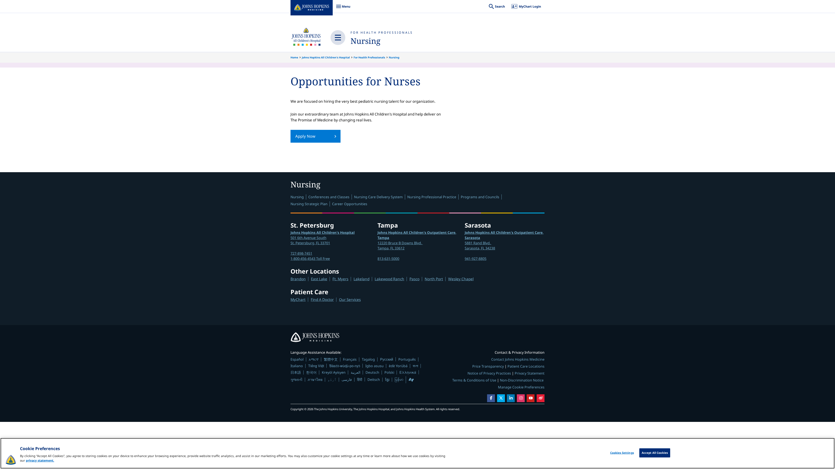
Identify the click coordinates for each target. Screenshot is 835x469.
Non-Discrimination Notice (522, 380)
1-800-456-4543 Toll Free (310, 258)
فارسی (347, 379)
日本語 (296, 372)
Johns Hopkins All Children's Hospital (326, 57)
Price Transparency (488, 366)
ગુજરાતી (296, 379)
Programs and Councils (480, 197)
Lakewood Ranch (389, 278)
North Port (434, 278)
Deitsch (373, 379)
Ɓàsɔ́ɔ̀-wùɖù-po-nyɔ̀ (344, 365)
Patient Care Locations (526, 366)
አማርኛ (314, 359)
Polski (389, 372)
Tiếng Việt (316, 365)
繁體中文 (331, 359)
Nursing (365, 41)
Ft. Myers (340, 278)
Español (297, 359)
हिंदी (359, 379)
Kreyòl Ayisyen (334, 372)
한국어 (311, 372)
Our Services (350, 299)
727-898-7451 (301, 253)
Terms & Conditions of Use (474, 380)
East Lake (319, 278)
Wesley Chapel (461, 278)
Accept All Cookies (655, 453)
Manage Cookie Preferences (521, 387)
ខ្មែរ (387, 379)
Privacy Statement (529, 373)
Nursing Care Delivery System (378, 197)
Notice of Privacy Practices (489, 373)
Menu (343, 8)
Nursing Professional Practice (431, 197)
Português (407, 359)
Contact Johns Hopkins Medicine (517, 359)
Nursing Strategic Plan (309, 203)
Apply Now (305, 136)
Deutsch (372, 372)
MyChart (298, 299)
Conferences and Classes (328, 197)
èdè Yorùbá (398, 365)
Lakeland (361, 278)
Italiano (297, 365)
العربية (355, 372)
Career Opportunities (349, 203)
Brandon (298, 278)
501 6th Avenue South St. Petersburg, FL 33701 (323, 237)
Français (350, 359)
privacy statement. (40, 460)
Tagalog (368, 359)
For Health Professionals (382, 32)
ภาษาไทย (315, 379)
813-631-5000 (388, 258)
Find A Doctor (322, 299)
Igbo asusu (374, 365)
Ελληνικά (407, 372)
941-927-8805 (475, 258)
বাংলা (415, 365)
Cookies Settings (622, 453)
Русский (386, 359)
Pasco (414, 278)
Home (294, 57)
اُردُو (332, 379)
